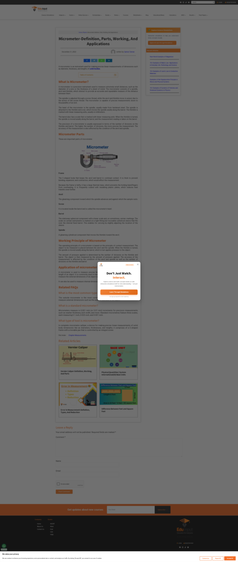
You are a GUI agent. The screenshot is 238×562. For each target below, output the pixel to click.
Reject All (218, 558)
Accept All (230, 558)
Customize (205, 558)
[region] (119, 556)
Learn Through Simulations (119, 292)
